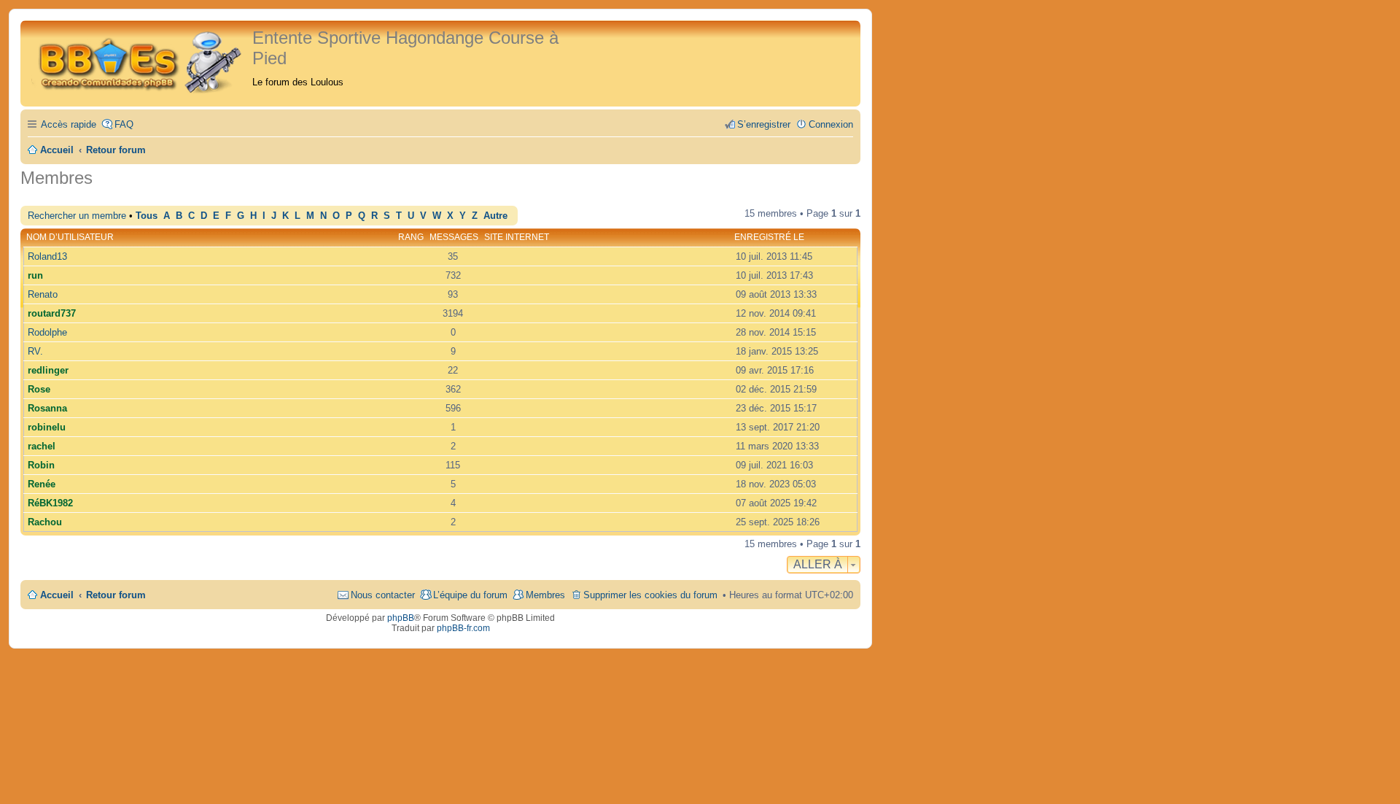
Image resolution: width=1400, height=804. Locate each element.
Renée (41, 484)
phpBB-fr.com (463, 628)
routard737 (52, 313)
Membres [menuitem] (545, 595)
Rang (411, 237)
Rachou (45, 522)
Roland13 (47, 256)
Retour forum (116, 595)
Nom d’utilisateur (70, 237)
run (35, 275)
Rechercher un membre (77, 215)
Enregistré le (769, 237)
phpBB (400, 618)
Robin (41, 465)
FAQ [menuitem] (123, 124)
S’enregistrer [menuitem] (763, 124)
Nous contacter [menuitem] (383, 595)
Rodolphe (47, 332)
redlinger (48, 370)
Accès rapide (68, 124)
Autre (495, 216)
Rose (39, 389)
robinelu (47, 427)
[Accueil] (138, 60)
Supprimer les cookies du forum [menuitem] (650, 595)
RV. (35, 351)
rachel (41, 446)
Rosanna (47, 408)
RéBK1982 (50, 503)
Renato (43, 294)
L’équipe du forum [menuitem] (470, 595)
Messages (453, 237)
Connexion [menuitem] (831, 124)
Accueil (57, 595)
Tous (147, 216)
